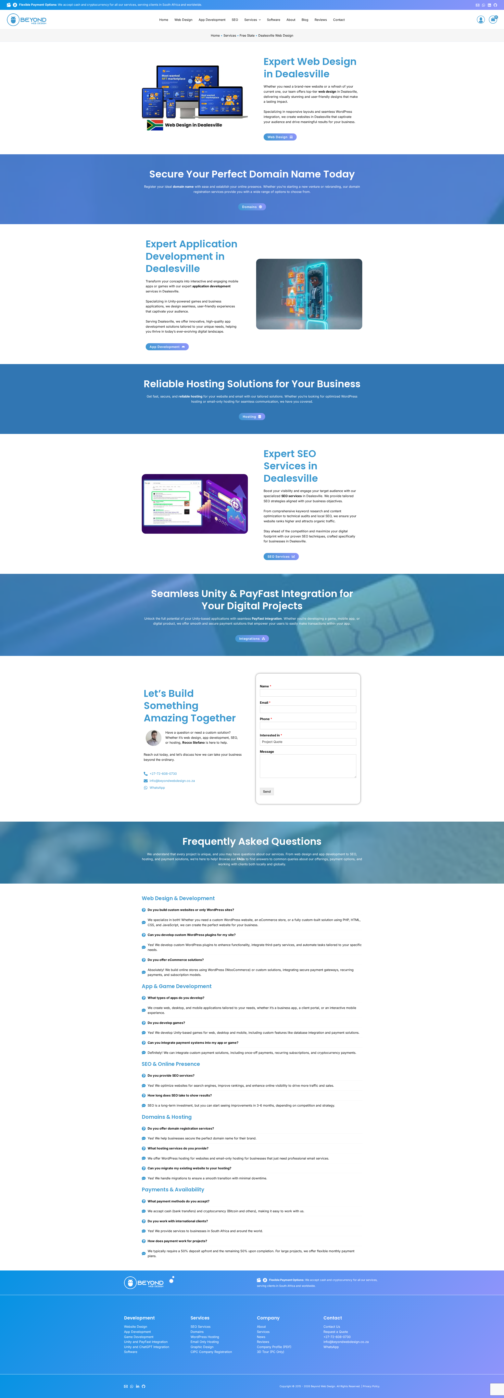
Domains (197, 1332)
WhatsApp (331, 1347)
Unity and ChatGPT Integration (146, 1347)
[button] (259, 20)
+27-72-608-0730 (337, 1337)
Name (265, 686)
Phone (266, 719)
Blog (305, 20)
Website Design (135, 1327)
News (261, 1337)
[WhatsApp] (483, 5)
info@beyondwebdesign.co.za (346, 1342)
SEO (235, 20)
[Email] (126, 1386)
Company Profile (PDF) (274, 1347)
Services (250, 20)
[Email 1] (477, 5)
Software (273, 20)
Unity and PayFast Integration (146, 1342)
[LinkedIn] (137, 1386)
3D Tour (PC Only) (270, 1352)
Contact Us (331, 1327)
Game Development (138, 1337)
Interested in (271, 735)
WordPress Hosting (205, 1337)
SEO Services (200, 1327)
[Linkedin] (489, 5)
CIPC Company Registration (211, 1352)
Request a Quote (335, 1332)
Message (267, 752)
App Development (212, 20)
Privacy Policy (371, 1386)
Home (163, 20)
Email (265, 703)
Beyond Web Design (323, 1386)
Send (267, 791)
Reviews (321, 20)
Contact (339, 20)
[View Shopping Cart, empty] (493, 20)
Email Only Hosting (205, 1342)
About (290, 20)
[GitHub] (495, 5)
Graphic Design (202, 1347)
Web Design (183, 20)
